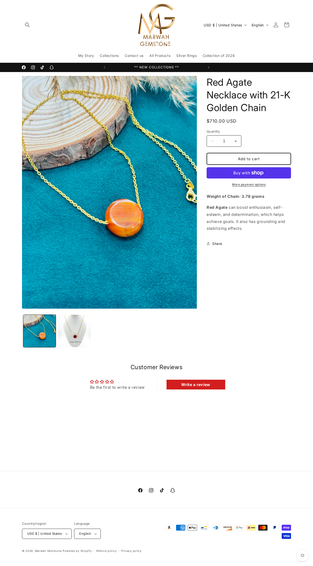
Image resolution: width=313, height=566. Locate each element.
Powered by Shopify (77, 551)
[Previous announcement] (104, 67)
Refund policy (106, 550)
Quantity (213, 131)
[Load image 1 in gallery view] (39, 331)
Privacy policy (131, 550)
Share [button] (217, 243)
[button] (27, 25)
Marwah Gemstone (48, 551)
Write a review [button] (195, 384)
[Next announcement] (208, 67)
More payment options (249, 184)
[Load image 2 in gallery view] (74, 331)
